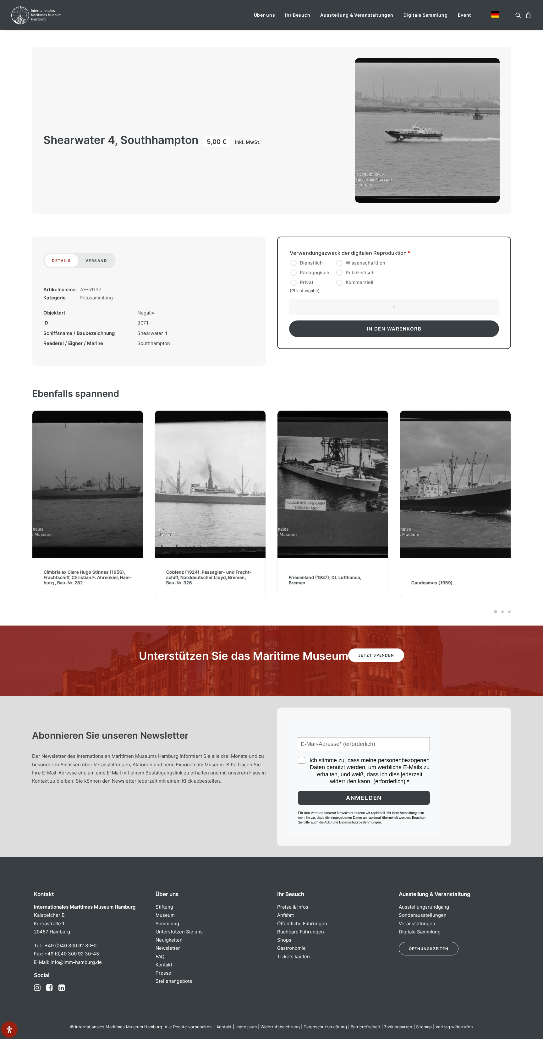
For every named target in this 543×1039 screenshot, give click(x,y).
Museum (165, 915)
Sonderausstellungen (423, 915)
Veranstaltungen (417, 924)
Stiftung (164, 907)
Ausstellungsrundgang (424, 907)
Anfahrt (285, 915)
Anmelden (364, 798)
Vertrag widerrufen (454, 1026)
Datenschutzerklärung (325, 1026)
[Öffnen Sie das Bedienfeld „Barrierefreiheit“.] (9, 1029)
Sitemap (424, 1026)
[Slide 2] (502, 611)
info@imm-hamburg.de (76, 962)
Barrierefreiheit (365, 1026)
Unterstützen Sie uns (179, 932)
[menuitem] (265, 15)
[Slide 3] (508, 611)
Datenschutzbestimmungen (360, 822)
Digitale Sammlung (425, 15)
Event (464, 15)
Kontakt (164, 965)
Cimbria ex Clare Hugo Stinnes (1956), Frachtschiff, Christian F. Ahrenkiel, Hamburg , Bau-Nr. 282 (88, 577)
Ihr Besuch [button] (297, 15)
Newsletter (168, 948)
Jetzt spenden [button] (376, 655)
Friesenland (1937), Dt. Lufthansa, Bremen (325, 580)
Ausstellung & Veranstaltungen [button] (356, 15)
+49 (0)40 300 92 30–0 (70, 946)
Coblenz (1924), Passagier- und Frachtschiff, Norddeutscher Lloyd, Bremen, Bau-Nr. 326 (208, 577)
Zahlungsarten (398, 1026)
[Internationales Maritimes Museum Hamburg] (48, 15)
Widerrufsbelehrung (280, 1026)
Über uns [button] (264, 15)
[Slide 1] (495, 611)
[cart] (527, 15)
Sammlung (167, 924)
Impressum (246, 1026)
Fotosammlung (96, 298)
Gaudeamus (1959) (432, 582)
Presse (163, 973)
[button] (495, 14)
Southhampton (153, 343)
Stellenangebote (174, 981)
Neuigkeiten (169, 940)
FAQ (160, 957)
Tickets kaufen (293, 957)
